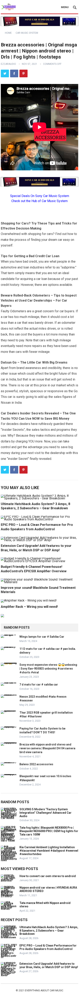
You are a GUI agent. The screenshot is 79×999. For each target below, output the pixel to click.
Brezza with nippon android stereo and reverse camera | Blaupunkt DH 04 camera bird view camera (47, 748)
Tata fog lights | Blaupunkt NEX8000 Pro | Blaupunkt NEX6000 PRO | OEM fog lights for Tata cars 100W (48, 831)
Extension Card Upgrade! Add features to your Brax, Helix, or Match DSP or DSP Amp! (48, 965)
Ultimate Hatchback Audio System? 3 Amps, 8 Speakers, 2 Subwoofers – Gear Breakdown (48, 931)
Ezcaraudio (8, 64)
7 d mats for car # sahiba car (38, 684)
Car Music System (27, 32)
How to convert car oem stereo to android (47, 876)
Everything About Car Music (44, 990)
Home (8, 32)
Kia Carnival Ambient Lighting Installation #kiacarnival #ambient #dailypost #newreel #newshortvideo (48, 851)
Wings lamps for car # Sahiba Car (41, 636)
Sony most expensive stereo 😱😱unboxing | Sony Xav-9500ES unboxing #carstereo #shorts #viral (48, 668)
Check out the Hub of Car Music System (39, 201)
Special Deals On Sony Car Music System (39, 196)
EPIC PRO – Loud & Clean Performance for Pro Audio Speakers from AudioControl (48, 947)
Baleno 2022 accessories (36, 764)
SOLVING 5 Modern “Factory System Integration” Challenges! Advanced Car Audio (45, 813)
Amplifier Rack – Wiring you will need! (29, 607)
